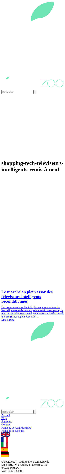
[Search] (34, 92)
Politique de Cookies (12, 430)
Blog (4, 418)
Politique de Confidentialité (16, 427)
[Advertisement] (32, 254)
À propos (6, 421)
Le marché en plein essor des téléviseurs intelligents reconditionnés (27, 297)
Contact (5, 424)
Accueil (5, 415)
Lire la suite (7, 319)
